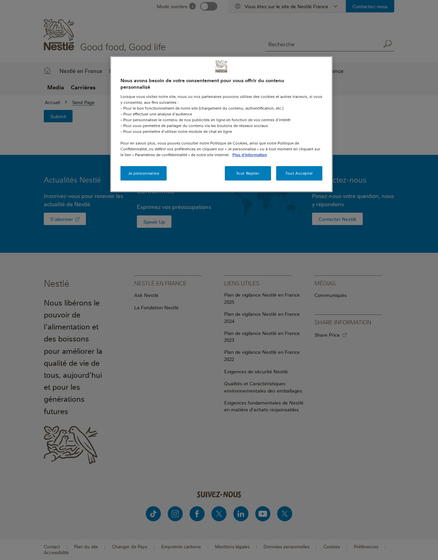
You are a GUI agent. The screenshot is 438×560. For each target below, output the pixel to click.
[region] (221, 124)
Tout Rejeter (248, 173)
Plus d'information (249, 154)
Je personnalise (143, 173)
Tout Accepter (299, 173)
